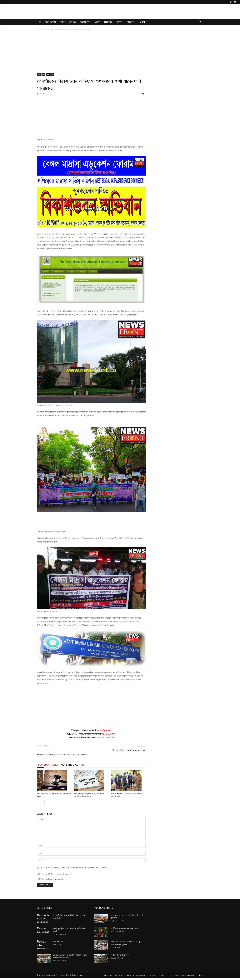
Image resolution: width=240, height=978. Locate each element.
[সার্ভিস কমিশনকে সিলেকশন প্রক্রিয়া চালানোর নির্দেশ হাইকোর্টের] (101, 918)
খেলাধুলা (97, 22)
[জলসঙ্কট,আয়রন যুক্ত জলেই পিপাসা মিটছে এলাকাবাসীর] (44, 919)
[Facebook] (226, 2)
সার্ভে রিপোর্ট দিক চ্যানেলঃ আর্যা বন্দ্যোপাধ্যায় (124, 928)
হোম (40, 22)
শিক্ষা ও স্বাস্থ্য (50, 74)
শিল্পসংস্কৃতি (108, 22)
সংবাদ (61, 22)
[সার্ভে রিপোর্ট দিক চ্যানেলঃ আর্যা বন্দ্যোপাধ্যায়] (101, 932)
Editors (200, 975)
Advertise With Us (140, 975)
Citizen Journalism (188, 975)
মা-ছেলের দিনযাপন (58, 942)
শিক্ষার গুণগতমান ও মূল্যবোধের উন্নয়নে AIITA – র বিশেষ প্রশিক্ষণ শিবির (62, 754)
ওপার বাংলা (72, 22)
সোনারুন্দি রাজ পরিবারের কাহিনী (120, 955)
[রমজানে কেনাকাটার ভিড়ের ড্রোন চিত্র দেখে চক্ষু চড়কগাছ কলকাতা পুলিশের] (101, 945)
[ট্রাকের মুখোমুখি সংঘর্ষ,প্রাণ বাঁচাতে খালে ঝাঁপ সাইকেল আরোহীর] (44, 932)
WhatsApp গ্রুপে (108, 734)
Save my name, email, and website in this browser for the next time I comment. (74, 867)
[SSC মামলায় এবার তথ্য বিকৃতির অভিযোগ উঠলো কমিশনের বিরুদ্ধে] (54, 780)
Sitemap (153, 975)
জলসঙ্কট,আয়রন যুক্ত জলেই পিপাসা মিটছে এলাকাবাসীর (70, 915)
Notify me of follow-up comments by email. (55, 874)
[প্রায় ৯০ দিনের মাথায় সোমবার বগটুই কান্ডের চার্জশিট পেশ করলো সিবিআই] (128, 780)
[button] (200, 22)
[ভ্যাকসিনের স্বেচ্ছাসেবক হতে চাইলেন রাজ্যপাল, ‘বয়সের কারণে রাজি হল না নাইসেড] (44, 958)
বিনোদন (119, 22)
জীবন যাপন (130, 22)
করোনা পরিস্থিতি (50, 22)
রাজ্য (51, 29)
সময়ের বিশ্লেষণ (85, 22)
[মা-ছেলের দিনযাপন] (44, 945)
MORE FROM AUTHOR (73, 764)
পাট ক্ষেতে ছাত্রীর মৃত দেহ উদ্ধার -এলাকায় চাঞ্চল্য (129, 750)
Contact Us (174, 975)
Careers (127, 975)
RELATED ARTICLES (47, 764)
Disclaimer (163, 975)
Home (39, 29)
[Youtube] (235, 2)
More (142, 22)
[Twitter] (230, 2)
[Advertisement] (91, 52)
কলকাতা (39, 790)
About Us (108, 975)
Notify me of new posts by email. (51, 879)
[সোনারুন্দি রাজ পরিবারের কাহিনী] (101, 958)
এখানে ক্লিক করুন (104, 730)
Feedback (118, 975)
